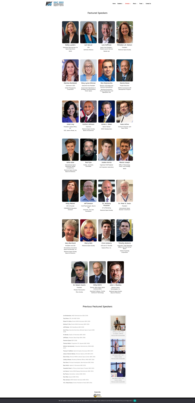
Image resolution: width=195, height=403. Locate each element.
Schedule (127, 3)
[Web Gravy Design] (97, 396)
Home (114, 3)
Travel (140, 3)
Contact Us (148, 3)
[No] (193, 400)
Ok (135, 400)
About (134, 3)
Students (119, 3)
